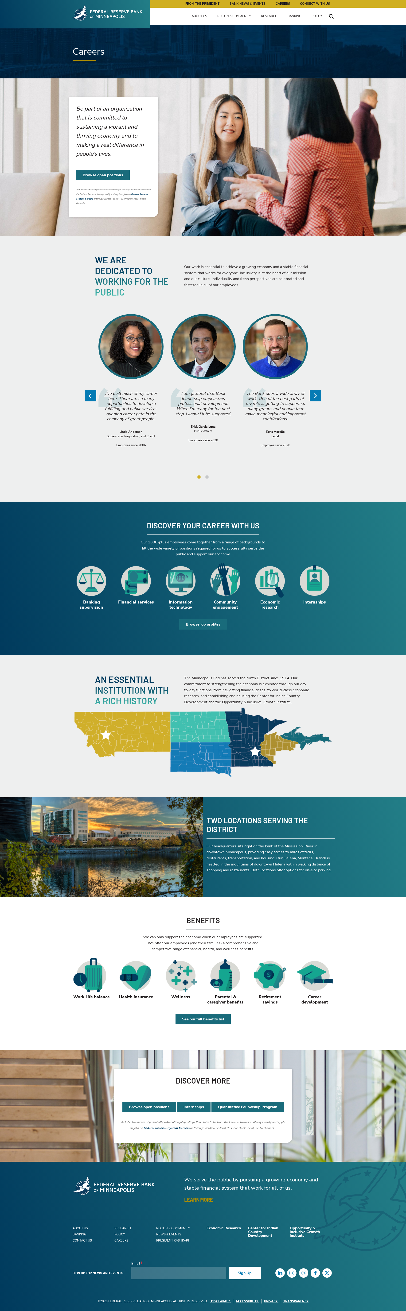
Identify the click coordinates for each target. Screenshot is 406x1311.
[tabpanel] (131, 388)
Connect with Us (315, 4)
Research (269, 16)
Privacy (270, 1301)
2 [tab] (207, 477)
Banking (294, 16)
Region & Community (234, 16)
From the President (202, 4)
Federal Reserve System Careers (166, 1128)
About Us (199, 16)
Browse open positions (103, 175)
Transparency (295, 1301)
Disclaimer (220, 1301)
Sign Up (245, 1273)
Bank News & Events (247, 4)
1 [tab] (199, 477)
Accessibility (247, 1301)
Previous (90, 395)
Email (135, 1263)
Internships (193, 1107)
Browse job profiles (203, 624)
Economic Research (224, 1228)
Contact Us (82, 1240)
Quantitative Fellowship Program (247, 1107)
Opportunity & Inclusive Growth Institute (305, 1232)
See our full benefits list (203, 1019)
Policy (317, 16)
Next (315, 395)
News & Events (168, 1234)
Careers (283, 4)
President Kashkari (172, 1240)
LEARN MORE (198, 1199)
